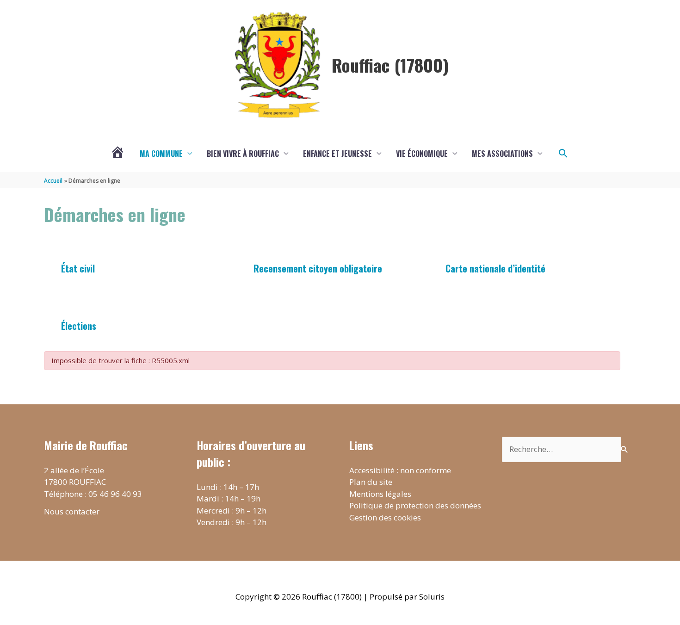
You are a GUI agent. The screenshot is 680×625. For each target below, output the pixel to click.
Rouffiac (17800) (390, 65)
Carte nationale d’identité (495, 268)
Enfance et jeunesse (337, 153)
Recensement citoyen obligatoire (317, 268)
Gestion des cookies (385, 517)
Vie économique (422, 153)
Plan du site (370, 481)
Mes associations (502, 153)
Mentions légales (380, 494)
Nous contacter (71, 511)
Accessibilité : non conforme (400, 470)
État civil (78, 268)
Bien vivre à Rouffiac (243, 153)
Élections (78, 326)
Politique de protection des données (415, 505)
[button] (563, 154)
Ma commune (161, 153)
